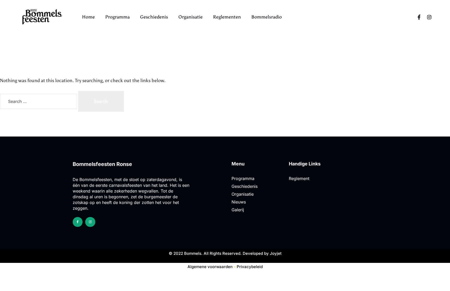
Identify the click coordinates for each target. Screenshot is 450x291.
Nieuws (239, 202)
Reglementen (227, 17)
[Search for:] (39, 101)
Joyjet (276, 253)
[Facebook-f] (419, 17)
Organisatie (190, 17)
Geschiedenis (154, 17)
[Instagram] (429, 17)
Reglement (299, 178)
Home (88, 17)
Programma (117, 17)
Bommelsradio (266, 17)
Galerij (238, 209)
